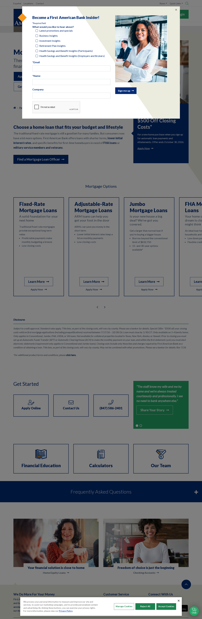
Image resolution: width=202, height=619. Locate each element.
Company (38, 89)
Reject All (145, 606)
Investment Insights (49, 40)
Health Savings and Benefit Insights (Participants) (66, 50)
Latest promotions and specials (56, 30)
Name (36, 75)
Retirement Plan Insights (52, 45)
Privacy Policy (66, 611)
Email (36, 62)
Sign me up (124, 90)
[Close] (178, 600)
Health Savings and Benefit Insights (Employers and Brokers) (72, 55)
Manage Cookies (124, 606)
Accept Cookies (166, 606)
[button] (194, 611)
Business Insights (48, 35)
